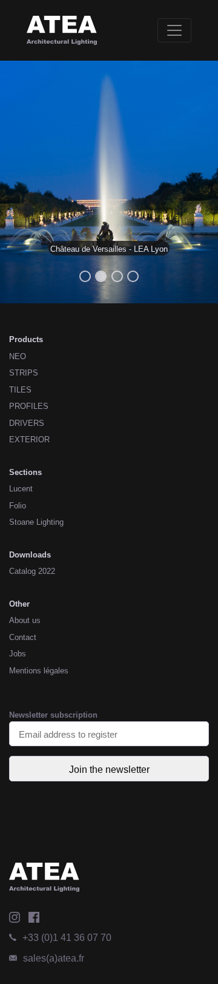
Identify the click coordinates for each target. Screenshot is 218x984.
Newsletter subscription (53, 714)
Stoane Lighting (36, 522)
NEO (17, 356)
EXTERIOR (29, 439)
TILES (20, 389)
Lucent (21, 488)
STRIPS (23, 372)
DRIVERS (26, 423)
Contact (22, 637)
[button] (16, 182)
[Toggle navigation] (174, 30)
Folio (17, 505)
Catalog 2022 (32, 571)
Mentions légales (38, 670)
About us (25, 620)
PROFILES (28, 406)
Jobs (17, 653)
